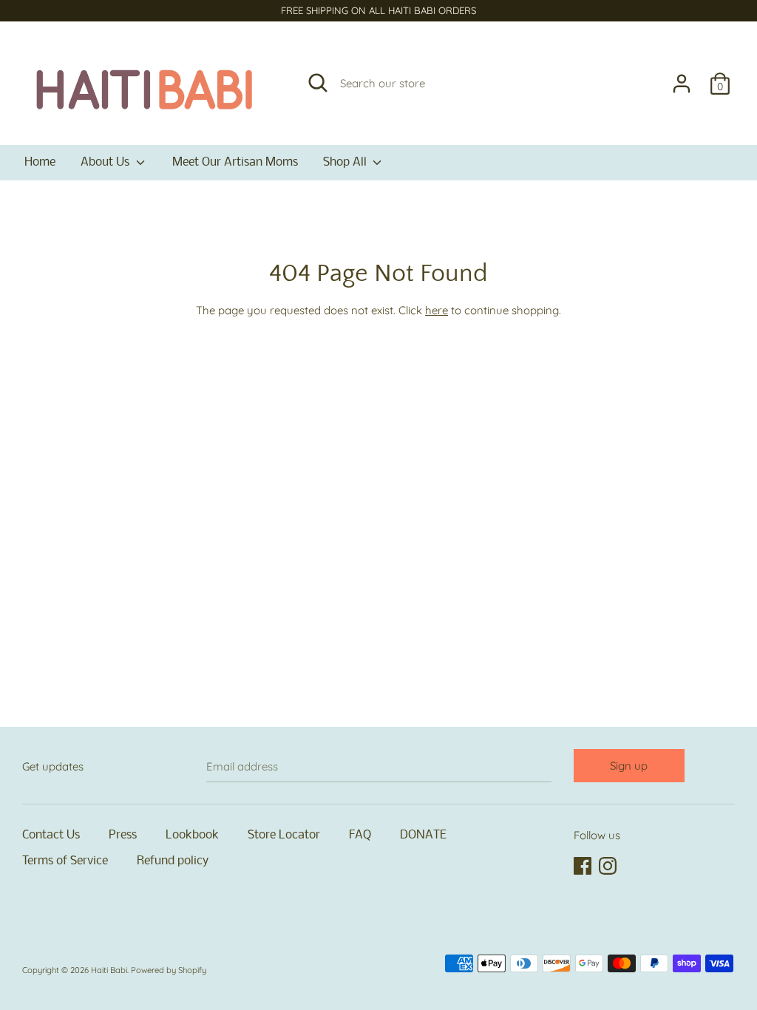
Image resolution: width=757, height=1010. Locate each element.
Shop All (346, 162)
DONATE (423, 835)
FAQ (360, 835)
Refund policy (172, 861)
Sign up (629, 766)
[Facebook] (584, 866)
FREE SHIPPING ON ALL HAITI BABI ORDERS (378, 10)
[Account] (681, 77)
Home (39, 162)
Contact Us (51, 835)
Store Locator (284, 835)
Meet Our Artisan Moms (235, 162)
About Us (106, 162)
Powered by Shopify (168, 970)
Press (123, 835)
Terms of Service (65, 861)
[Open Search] (318, 83)
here (436, 310)
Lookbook (192, 835)
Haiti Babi (109, 970)
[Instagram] (609, 866)
